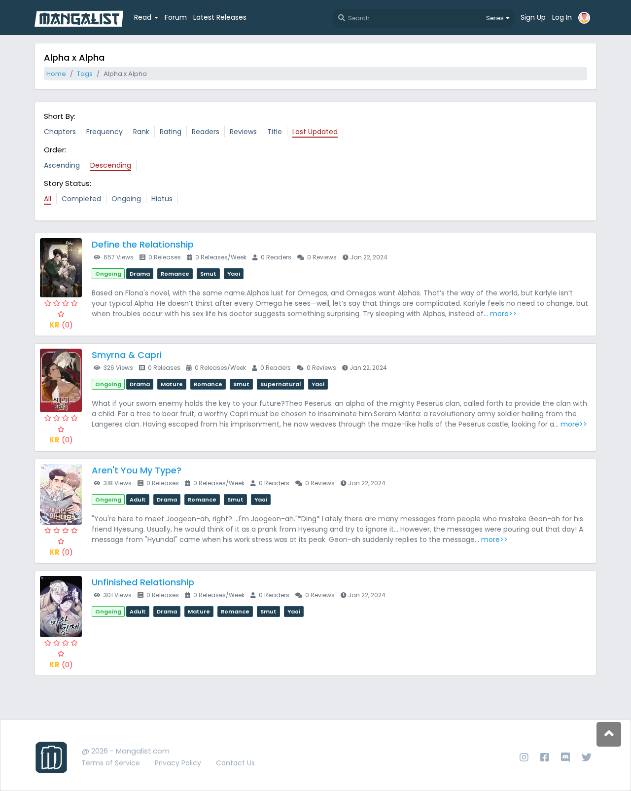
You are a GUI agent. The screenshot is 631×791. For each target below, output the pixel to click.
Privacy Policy (178, 763)
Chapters (60, 132)
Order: (55, 149)
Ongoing (126, 199)
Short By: (59, 116)
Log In (562, 17)
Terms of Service (110, 763)
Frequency (104, 132)
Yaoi (233, 274)
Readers (205, 132)
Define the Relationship (143, 244)
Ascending (62, 165)
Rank (141, 132)
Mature (172, 384)
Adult (138, 499)
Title (274, 132)
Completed (81, 199)
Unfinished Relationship (143, 582)
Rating (170, 132)
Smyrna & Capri (127, 355)
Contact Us (235, 763)
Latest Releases (219, 17)
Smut (208, 274)
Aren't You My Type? (136, 470)
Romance (175, 274)
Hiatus (162, 199)
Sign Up (533, 17)
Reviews (243, 132)
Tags (85, 73)
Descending (110, 165)
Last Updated (315, 132)
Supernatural (280, 384)
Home (56, 73)
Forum (176, 17)
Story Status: (67, 183)
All (47, 199)
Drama (140, 274)
